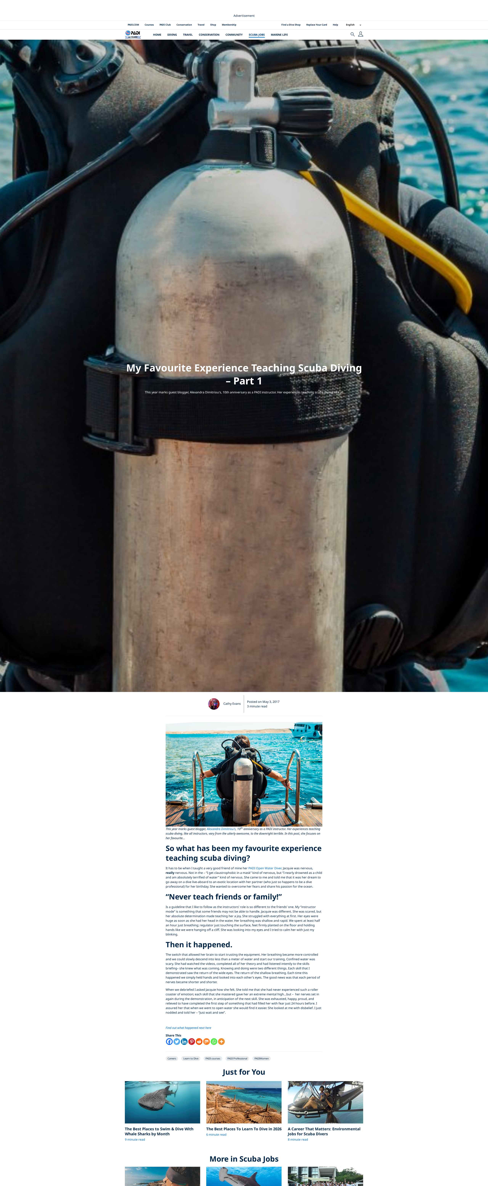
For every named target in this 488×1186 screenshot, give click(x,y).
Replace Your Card (316, 24)
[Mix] (206, 1041)
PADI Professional (237, 1058)
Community (234, 34)
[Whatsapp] (214, 1041)
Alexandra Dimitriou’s (221, 829)
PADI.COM (133, 24)
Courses (149, 24)
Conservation (184, 24)
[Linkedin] (184, 1041)
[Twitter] (176, 1041)
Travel (201, 24)
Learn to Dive (190, 1058)
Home (157, 34)
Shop (213, 24)
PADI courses (212, 1058)
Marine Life (279, 34)
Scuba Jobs (257, 34)
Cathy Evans (232, 703)
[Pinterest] (191, 1041)
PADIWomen (261, 1058)
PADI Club (165, 24)
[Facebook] (169, 1041)
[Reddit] (199, 1041)
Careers (172, 1058)
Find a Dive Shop (291, 24)
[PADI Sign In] (360, 34)
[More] (221, 1041)
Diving (172, 34)
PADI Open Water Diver (264, 868)
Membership (229, 24)
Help (335, 24)
